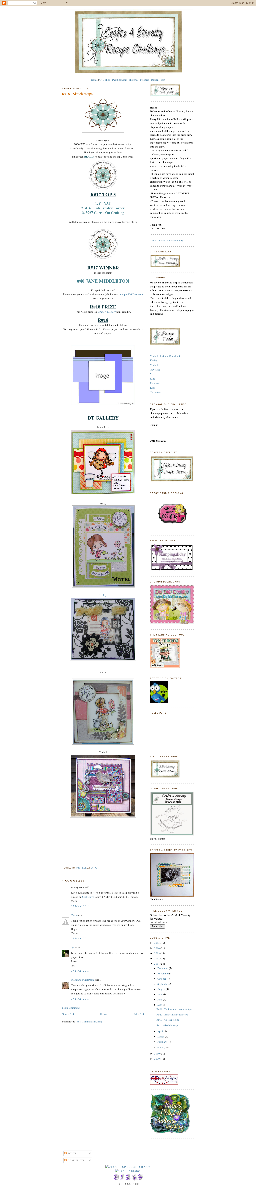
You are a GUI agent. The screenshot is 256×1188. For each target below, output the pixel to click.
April (160, 1031)
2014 (157, 948)
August (161, 989)
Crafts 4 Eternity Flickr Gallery (166, 240)
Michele (154, 365)
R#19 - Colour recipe (167, 1019)
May (160, 1004)
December (163, 968)
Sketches (133, 79)
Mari (152, 374)
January (161, 1047)
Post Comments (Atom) (89, 1021)
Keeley (154, 360)
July (160, 994)
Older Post (138, 1014)
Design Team (158, 79)
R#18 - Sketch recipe (167, 1025)
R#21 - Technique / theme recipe (174, 1009)
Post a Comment (71, 1007)
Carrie (74, 915)
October (162, 978)
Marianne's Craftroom (82, 979)
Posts (72, 1153)
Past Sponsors (119, 79)
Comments (76, 1160)
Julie (152, 378)
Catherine (155, 392)
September (163, 984)
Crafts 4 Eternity (107, 311)
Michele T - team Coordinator (166, 356)
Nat (73, 947)
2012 (157, 958)
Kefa (152, 388)
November (163, 973)
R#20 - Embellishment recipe (172, 1014)
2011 (157, 963)
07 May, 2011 (80, 906)
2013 (157, 953)
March (161, 1036)
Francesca (155, 383)
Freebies (144, 79)
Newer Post (68, 1014)
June (160, 999)
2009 (157, 1058)
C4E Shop (104, 79)
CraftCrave (88, 897)
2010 (157, 1053)
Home (94, 79)
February (162, 1041)
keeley (103, 595)
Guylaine (155, 369)
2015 (157, 943)
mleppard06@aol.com (131, 294)
